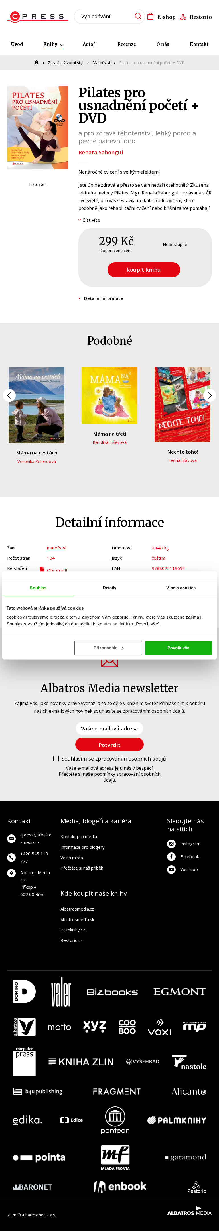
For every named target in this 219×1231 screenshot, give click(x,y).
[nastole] (189, 1062)
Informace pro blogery (82, 847)
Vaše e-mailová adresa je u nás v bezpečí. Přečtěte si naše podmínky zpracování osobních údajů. (110, 774)
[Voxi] (159, 1027)
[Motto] (59, 1027)
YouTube (189, 869)
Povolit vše (178, 647)
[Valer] (61, 991)
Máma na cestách (36, 452)
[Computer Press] (24, 1062)
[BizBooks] (112, 991)
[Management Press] (195, 1027)
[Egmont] (180, 991)
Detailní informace (103, 298)
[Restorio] (197, 1187)
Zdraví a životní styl (65, 62)
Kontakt (199, 44)
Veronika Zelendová (36, 461)
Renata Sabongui (100, 152)
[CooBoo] (127, 1027)
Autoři (90, 44)
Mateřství (101, 62)
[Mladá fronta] (115, 1158)
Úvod (17, 44)
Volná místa (71, 857)
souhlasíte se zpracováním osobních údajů (139, 711)
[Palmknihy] (177, 1120)
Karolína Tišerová (110, 442)
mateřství (56, 548)
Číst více (91, 220)
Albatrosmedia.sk (77, 919)
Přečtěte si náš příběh (81, 868)
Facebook (189, 856)
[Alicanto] (189, 1091)
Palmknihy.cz (72, 930)
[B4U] (37, 1091)
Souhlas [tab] (38, 587)
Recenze (126, 44)
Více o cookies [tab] (180, 587)
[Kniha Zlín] (81, 1062)
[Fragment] (117, 1091)
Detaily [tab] (110, 587)
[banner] (39, 17)
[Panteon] (115, 1120)
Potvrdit (109, 744)
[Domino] (24, 991)
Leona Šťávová (182, 460)
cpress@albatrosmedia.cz (36, 838)
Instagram (190, 843)
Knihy (50, 44)
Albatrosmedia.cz (77, 909)
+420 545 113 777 (34, 857)
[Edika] (27, 1120)
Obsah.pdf (57, 570)
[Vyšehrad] (143, 1062)
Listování (37, 184)
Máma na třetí (109, 433)
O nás (163, 44)
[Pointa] (39, 1158)
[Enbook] (120, 1187)
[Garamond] (186, 1158)
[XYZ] (95, 1027)
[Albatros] (24, 1027)
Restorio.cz (71, 940)
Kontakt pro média (78, 836)
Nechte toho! (182, 451)
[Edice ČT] (71, 1120)
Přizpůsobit (105, 647)
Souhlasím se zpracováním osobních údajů (114, 759)
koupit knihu (144, 269)
